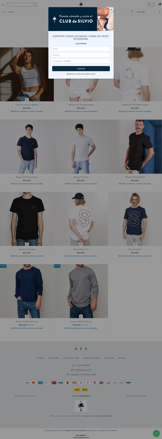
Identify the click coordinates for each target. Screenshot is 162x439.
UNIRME (81, 68)
